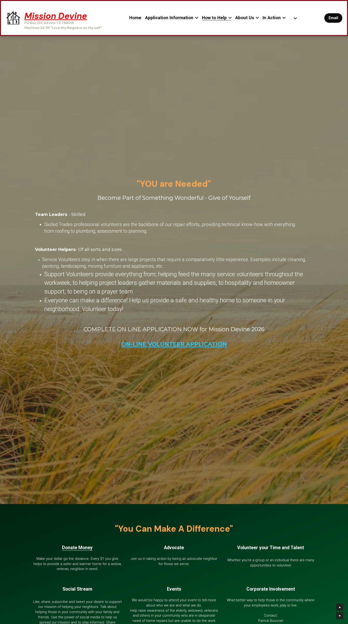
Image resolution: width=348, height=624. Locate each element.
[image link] (13, 18)
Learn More (25, 604)
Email (333, 18)
